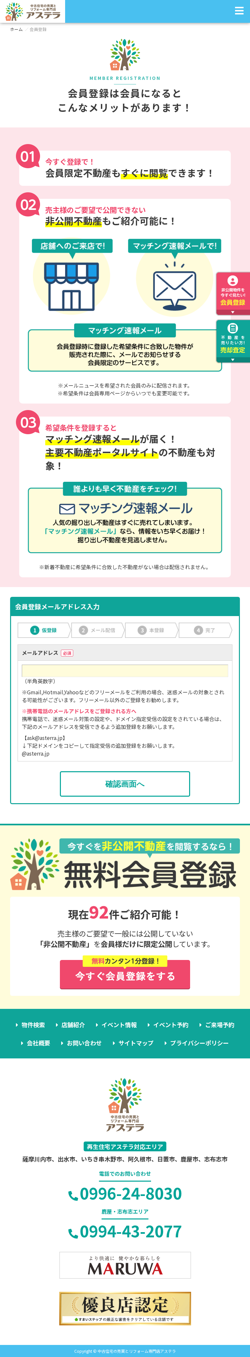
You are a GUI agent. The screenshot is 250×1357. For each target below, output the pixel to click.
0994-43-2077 (131, 1230)
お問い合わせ (84, 1043)
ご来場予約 (219, 1024)
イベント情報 (119, 1024)
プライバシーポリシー (199, 1043)
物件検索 (33, 1024)
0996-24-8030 (131, 1192)
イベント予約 (170, 1024)
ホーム (16, 29)
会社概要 (38, 1043)
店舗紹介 (73, 1024)
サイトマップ (136, 1043)
